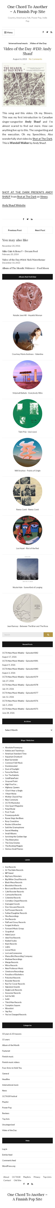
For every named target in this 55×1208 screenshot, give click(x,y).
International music (18, 43)
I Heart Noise (10, 793)
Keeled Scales (11, 941)
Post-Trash (10, 812)
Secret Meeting (11, 830)
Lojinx (7, 947)
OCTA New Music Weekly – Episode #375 (20, 709)
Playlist (5, 1102)
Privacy (37, 1177)
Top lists (6, 1119)
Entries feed (7, 1155)
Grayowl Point (11, 781)
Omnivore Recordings (14, 971)
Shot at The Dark (42, 138)
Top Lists (47, 1177)
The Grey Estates (12, 843)
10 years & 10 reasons (11, 1034)
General (5, 1073)
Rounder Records (12, 981)
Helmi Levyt (10, 934)
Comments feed (9, 1160)
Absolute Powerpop (13, 747)
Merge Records (11, 962)
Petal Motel (10, 809)
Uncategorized (8, 1124)
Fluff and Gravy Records (15, 922)
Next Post (40, 230)
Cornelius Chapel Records (16, 901)
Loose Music (10, 950)
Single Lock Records (13, 990)
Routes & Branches (13, 824)
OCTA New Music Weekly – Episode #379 (20, 677)
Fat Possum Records (14, 910)
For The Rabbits (12, 775)
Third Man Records (13, 1002)
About (6, 1177)
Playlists (27, 1177)
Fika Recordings (12, 916)
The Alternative (11, 840)
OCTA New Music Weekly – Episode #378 (20, 685)
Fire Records (10, 919)
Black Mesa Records (13, 882)
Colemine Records (13, 898)
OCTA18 (16, 1177)
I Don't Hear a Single (13, 790)
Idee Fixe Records (12, 938)
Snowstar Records (13, 993)
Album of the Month (10, 1045)
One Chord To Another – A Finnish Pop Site (27, 9)
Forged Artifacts (12, 925)
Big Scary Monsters (13, 876)
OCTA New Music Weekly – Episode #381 (20, 661)
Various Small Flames (14, 849)
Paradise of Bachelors (14, 974)
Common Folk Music (14, 763)
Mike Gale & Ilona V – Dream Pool (20, 251)
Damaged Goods (12, 904)
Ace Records (10, 867)
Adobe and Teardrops (14, 750)
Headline (6, 1079)
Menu (9, 32)
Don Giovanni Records (14, 907)
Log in (4, 1149)
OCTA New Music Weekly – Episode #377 (20, 693)
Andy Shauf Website (14, 205)
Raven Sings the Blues (14, 818)
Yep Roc (8, 1011)
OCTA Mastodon (12, 803)
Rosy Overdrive (12, 821)
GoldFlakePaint (11, 778)
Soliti (7, 999)
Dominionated (11, 766)
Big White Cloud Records (15, 879)
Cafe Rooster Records (14, 891)
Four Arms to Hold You (12, 1068)
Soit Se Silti (10, 996)
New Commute (11, 800)
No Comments (35, 59)
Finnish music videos (11, 1062)
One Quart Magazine (14, 806)
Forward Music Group (14, 928)
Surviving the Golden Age (16, 836)
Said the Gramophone (14, 827)
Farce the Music (11, 772)
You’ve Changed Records (15, 1014)
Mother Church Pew (13, 797)
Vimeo (44, 196)
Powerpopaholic (12, 815)
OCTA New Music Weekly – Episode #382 (20, 653)
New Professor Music (14, 968)
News (4, 1090)
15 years (6, 1039)
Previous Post (15, 230)
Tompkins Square (12, 1005)
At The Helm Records (14, 870)
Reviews (5, 1113)
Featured (6, 1051)
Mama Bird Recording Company (18, 956)
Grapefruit (9, 931)
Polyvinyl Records (12, 978)
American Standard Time (15, 753)
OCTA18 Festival (9, 1096)
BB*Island (9, 873)
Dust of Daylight (12, 769)
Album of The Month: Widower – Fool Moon (25, 268)
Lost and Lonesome (13, 953)
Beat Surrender (11, 760)
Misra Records (11, 965)
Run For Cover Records (15, 984)
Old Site (17, 1180)
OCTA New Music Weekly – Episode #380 (20, 669)
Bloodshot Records (13, 885)
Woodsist (9, 1008)
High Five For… (11, 784)
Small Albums (11, 833)
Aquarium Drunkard (13, 757)
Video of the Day (38, 43)
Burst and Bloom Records (16, 888)
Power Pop (7, 1107)
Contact (7, 1180)
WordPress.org (8, 1166)
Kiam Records (11, 944)
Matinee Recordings (13, 959)
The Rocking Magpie (14, 846)
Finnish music (7, 1056)
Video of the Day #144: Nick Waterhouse (23, 259)
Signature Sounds (12, 987)
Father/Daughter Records (16, 913)
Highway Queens (12, 787)
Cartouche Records (13, 894)
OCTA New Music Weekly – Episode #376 (20, 701)
